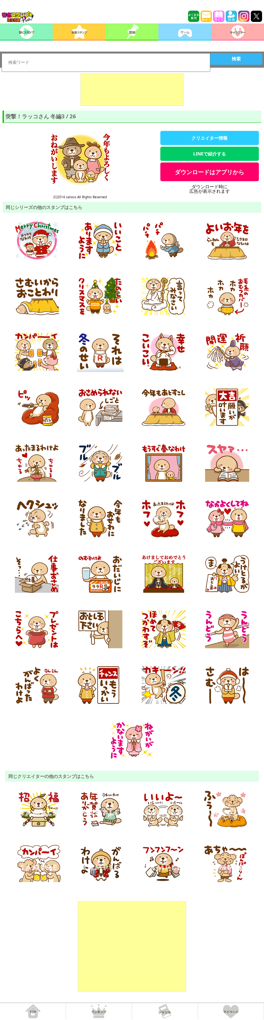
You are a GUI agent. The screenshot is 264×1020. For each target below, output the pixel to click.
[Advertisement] (132, 90)
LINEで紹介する (209, 154)
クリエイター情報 (210, 138)
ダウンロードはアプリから (209, 172)
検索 (236, 58)
